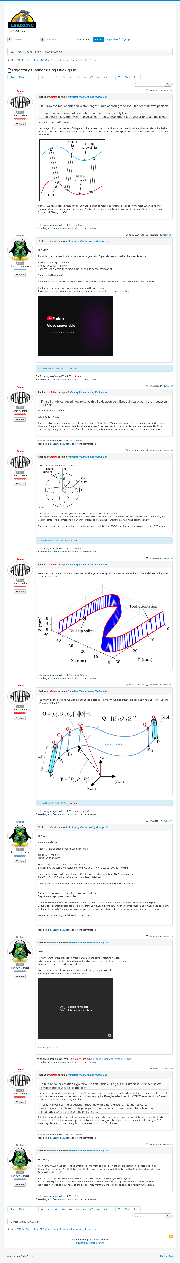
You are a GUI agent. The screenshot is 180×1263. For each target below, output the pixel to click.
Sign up (126, 39)
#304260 (169, 558)
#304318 (169, 1144)
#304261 (169, 684)
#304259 (169, 450)
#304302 (169, 1068)
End (136, 77)
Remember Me (83, 39)
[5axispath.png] (103, 750)
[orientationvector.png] (63, 487)
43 (63, 77)
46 (84, 77)
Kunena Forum (96, 1242)
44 (70, 77)
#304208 (169, 90)
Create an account (62, 228)
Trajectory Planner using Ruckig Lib (87, 96)
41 (49, 77)
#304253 (169, 234)
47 (91, 77)
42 (56, 77)
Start (12, 77)
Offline (20, 112)
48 (98, 77)
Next (127, 77)
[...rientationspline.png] (103, 623)
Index (12, 51)
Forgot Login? (113, 39)
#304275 (169, 936)
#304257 (169, 386)
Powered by (82, 1242)
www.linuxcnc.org (53, 51)
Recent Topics (24, 51)
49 (105, 77)
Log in (98, 39)
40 (42, 77)
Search (38, 51)
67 (119, 77)
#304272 (169, 820)
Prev (21, 77)
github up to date (47, 1047)
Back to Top (166, 1256)
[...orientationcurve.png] (72, 169)
